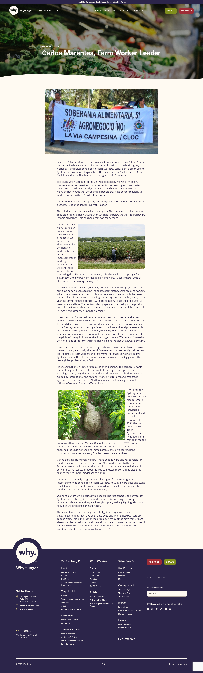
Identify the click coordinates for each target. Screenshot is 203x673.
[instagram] (153, 608)
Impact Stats (123, 607)
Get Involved (138, 11)
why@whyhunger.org (29, 605)
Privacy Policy (101, 664)
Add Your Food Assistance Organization (72, 583)
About (93, 568)
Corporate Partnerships (71, 609)
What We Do (119, 11)
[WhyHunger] (20, 10)
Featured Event (124, 624)
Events (122, 620)
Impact (122, 602)
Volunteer (65, 602)
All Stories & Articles (69, 637)
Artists (64, 606)
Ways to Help (68, 591)
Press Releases (67, 644)
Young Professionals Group (72, 599)
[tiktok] (158, 608)
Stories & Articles (71, 629)
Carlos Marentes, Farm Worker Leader (101, 53)
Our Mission (95, 572)
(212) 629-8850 (26, 609)
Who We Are (101, 11)
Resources (67, 615)
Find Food (186, 11)
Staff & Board (95, 586)
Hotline (64, 575)
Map (120, 579)
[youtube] (167, 608)
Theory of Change (125, 593)
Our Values (94, 575)
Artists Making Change (99, 600)
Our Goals (94, 579)
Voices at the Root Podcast (72, 640)
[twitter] (162, 608)
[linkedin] (171, 608)
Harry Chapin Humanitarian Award (101, 604)
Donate (170, 11)
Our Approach (126, 585)
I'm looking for (57, 10)
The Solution (123, 596)
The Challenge (124, 589)
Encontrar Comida (68, 572)
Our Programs (126, 568)
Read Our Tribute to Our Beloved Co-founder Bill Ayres (101, 2)
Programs (122, 575)
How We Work (124, 572)
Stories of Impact (97, 596)
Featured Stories (68, 633)
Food (64, 568)
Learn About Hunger (69, 619)
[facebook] (149, 608)
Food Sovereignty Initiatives (129, 610)
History (93, 582)
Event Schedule (124, 627)
